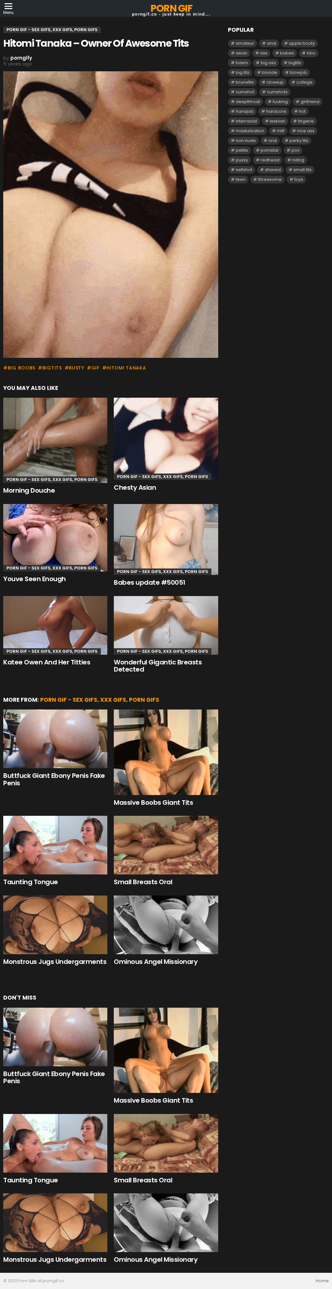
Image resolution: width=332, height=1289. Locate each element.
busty (76, 368)
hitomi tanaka (126, 368)
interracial (246, 121)
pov (295, 150)
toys (298, 179)
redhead (270, 160)
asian (241, 53)
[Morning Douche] (55, 440)
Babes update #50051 (149, 582)
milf (280, 131)
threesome (270, 179)
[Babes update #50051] (166, 539)
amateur (245, 43)
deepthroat (248, 102)
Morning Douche (29, 490)
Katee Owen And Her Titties (46, 662)
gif (95, 368)
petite (242, 150)
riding (298, 160)
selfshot (244, 170)
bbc (311, 53)
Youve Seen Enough (34, 578)
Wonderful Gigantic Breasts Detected (158, 666)
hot (302, 111)
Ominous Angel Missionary (155, 961)
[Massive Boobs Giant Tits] (166, 752)
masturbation (250, 131)
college (304, 82)
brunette (245, 82)
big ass (268, 63)
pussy (242, 160)
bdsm (242, 63)
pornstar (270, 150)
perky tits (299, 140)
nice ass (305, 131)
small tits (302, 170)
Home (322, 1280)
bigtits (52, 368)
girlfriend (310, 102)
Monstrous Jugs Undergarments (54, 961)
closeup (275, 82)
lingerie (306, 121)
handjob (245, 111)
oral (272, 140)
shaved (273, 170)
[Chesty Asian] (166, 439)
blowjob (298, 72)
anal (271, 43)
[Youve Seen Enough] (55, 537)
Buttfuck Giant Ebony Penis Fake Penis (54, 779)
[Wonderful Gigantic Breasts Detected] (166, 625)
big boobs (21, 368)
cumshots (277, 92)
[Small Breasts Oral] (166, 845)
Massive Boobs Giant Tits (153, 802)
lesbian (277, 121)
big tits (242, 72)
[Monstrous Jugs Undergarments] (55, 925)
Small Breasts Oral (143, 881)
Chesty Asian (135, 487)
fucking (280, 102)
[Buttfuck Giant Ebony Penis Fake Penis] (55, 738)
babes (287, 53)
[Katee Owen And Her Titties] (55, 625)
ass (263, 53)
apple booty (302, 43)
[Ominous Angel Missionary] (166, 925)
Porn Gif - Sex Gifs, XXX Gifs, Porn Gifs (52, 479)
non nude (246, 140)
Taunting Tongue (30, 881)
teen (240, 179)
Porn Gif (171, 8)
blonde (269, 72)
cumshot (245, 92)
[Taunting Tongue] (55, 845)
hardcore (276, 111)
